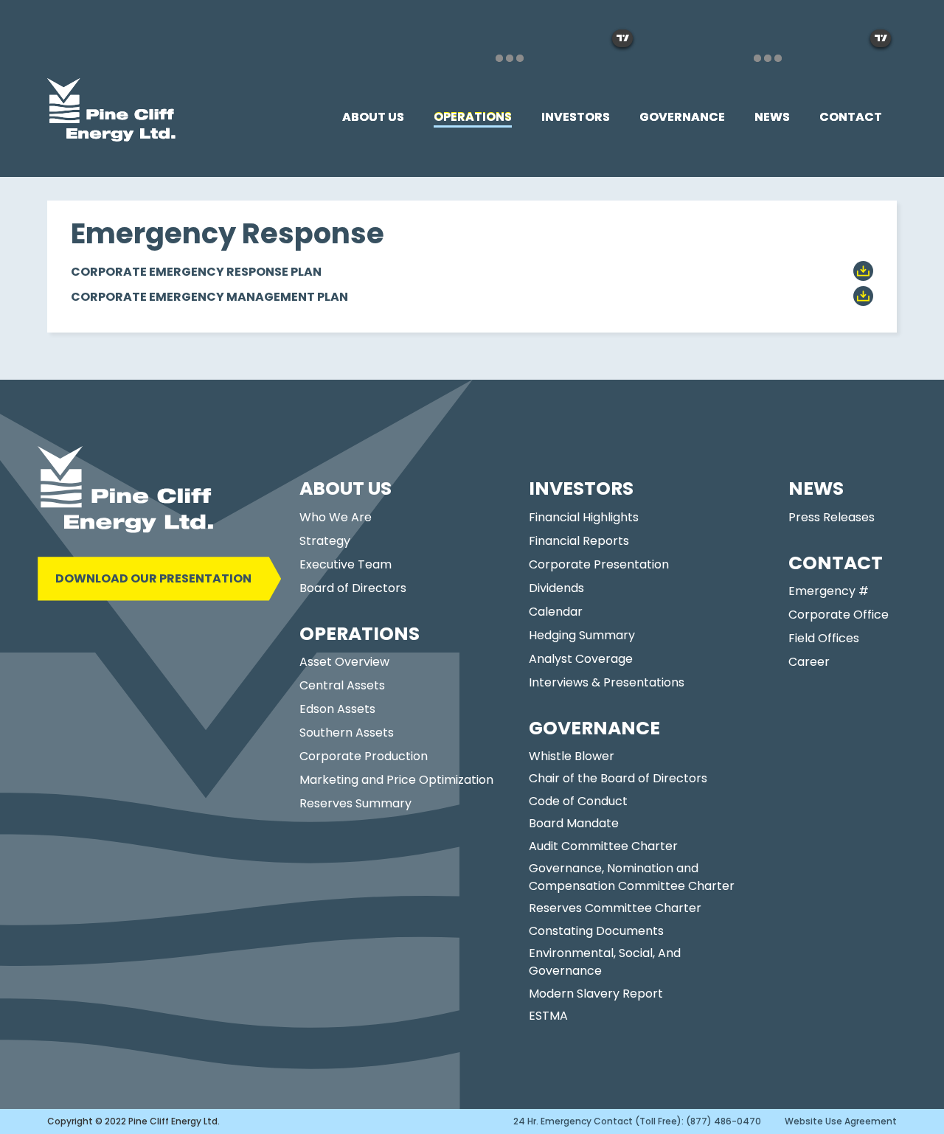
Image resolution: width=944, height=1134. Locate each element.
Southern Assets (346, 732)
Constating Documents (596, 930)
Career (809, 661)
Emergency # (828, 590)
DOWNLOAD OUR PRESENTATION (153, 578)
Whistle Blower (571, 756)
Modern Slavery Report (596, 993)
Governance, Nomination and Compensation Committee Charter (632, 877)
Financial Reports (579, 540)
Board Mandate (574, 823)
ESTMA (548, 1015)
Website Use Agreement (841, 1121)
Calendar (556, 611)
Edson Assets (337, 708)
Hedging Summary (582, 635)
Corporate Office (838, 614)
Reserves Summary (355, 803)
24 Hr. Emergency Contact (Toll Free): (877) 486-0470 (637, 1121)
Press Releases (831, 517)
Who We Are (335, 517)
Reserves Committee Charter (615, 908)
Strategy (324, 540)
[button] (373, 117)
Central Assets (342, 685)
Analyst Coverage (581, 658)
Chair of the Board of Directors (618, 778)
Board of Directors (352, 588)
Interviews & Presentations (606, 682)
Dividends (556, 588)
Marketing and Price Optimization (396, 779)
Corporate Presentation (599, 564)
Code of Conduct (578, 801)
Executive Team (345, 564)
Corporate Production (363, 756)
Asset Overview (344, 661)
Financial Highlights (584, 517)
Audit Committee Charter (603, 846)
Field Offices (823, 638)
